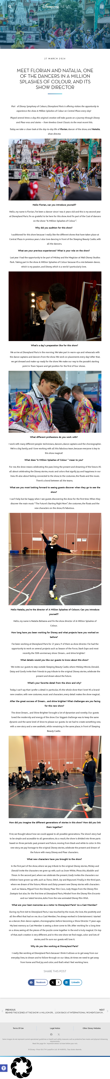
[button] (3, 1068)
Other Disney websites (92, 1028)
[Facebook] (51, 1034)
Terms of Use (18, 1028)
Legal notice (55, 1028)
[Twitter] (58, 1034)
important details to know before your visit (62, 1043)
